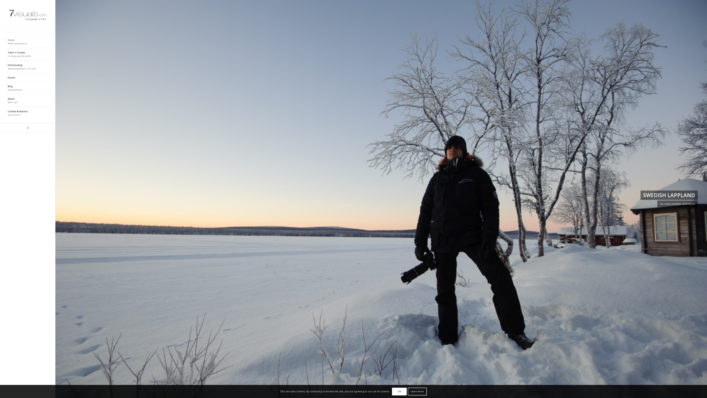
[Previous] (63, 199)
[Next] (698, 199)
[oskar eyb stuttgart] (27, 16)
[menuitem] (27, 42)
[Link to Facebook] (27, 128)
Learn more (417, 391)
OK (399, 391)
